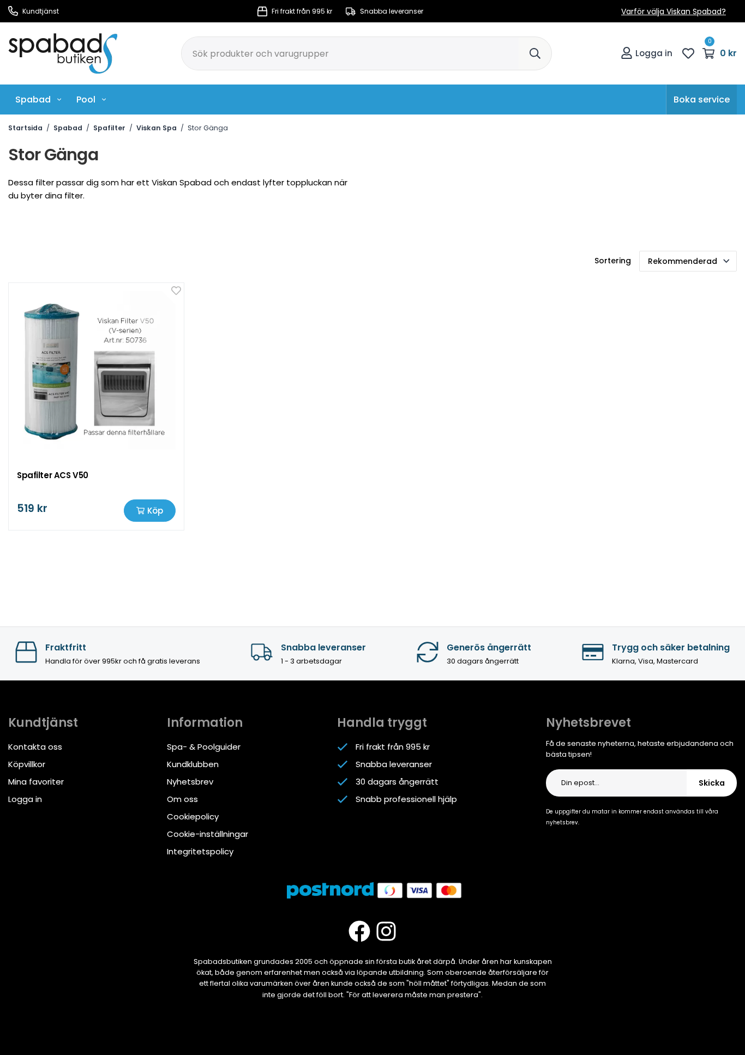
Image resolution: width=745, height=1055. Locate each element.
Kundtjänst (40, 11)
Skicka (712, 782)
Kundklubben (193, 764)
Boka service (702, 99)
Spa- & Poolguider (204, 746)
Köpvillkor (26, 764)
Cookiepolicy (193, 816)
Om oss (182, 799)
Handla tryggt (382, 722)
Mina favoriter (36, 781)
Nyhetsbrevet (588, 722)
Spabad (33, 99)
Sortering (612, 260)
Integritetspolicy (200, 851)
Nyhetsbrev (190, 781)
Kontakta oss (35, 746)
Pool (85, 99)
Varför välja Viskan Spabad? (673, 11)
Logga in (653, 53)
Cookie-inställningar (207, 834)
